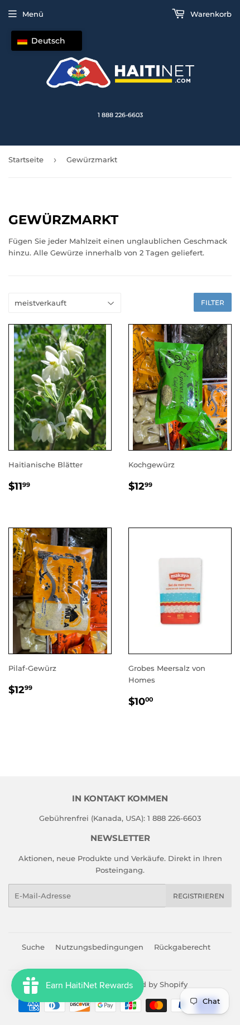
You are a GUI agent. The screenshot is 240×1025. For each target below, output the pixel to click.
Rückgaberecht (182, 946)
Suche (33, 946)
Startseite (26, 159)
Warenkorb (210, 13)
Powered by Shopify (150, 984)
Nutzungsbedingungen (99, 946)
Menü (33, 13)
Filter (212, 302)
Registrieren (198, 896)
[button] (46, 40)
